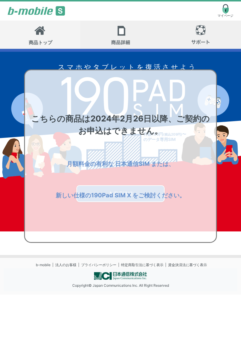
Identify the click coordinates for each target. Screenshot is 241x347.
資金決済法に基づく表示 (187, 265)
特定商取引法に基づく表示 (142, 265)
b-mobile (43, 265)
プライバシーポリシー (98, 265)
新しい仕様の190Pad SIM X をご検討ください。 (120, 195)
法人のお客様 (65, 265)
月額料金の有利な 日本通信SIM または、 (121, 163)
